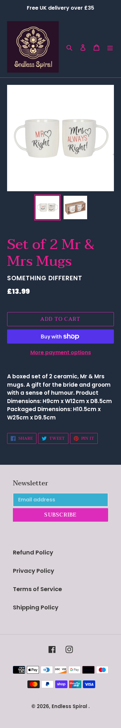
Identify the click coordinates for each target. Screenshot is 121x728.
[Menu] (110, 47)
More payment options (60, 352)
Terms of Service (37, 589)
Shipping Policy (35, 607)
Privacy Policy (33, 571)
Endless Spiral (69, 706)
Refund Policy (33, 552)
